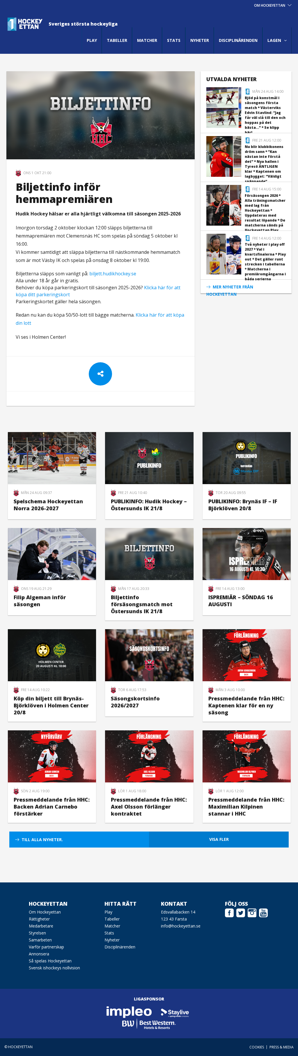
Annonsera (39, 954)
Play (92, 40)
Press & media (281, 1047)
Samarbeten (40, 940)
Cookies (256, 1047)
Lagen (274, 40)
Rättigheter (39, 919)
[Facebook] (229, 912)
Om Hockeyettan (45, 912)
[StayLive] (174, 1011)
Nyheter (199, 40)
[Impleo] (129, 1011)
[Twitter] (240, 912)
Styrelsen (37, 933)
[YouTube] (263, 912)
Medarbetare (41, 926)
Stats (173, 40)
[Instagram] (252, 912)
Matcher (147, 40)
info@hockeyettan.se (181, 926)
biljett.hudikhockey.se (112, 273)
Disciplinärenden (238, 40)
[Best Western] (149, 1023)
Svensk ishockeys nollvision (54, 968)
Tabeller (117, 40)
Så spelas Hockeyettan (50, 961)
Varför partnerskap (46, 947)
